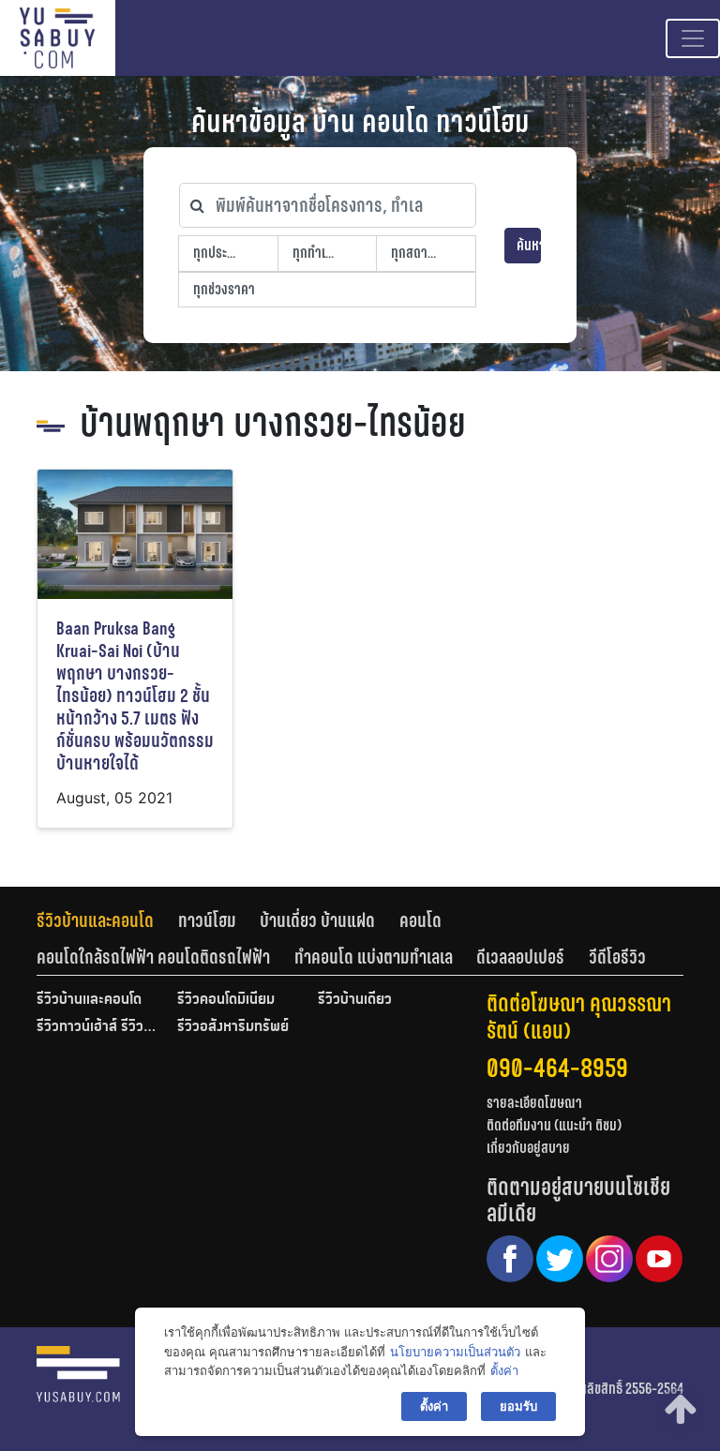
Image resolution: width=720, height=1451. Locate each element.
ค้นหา (529, 245)
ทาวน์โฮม (207, 920)
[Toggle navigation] (693, 38)
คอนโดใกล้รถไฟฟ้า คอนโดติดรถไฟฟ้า (153, 957)
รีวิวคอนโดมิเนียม (226, 1000)
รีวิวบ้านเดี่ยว (355, 1000)
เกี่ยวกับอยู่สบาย (528, 1148)
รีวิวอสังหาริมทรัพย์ (233, 1027)
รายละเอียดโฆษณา (534, 1103)
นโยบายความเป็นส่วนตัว (455, 1351)
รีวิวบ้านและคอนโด (95, 920)
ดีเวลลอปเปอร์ (520, 957)
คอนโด (420, 920)
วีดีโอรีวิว (617, 957)
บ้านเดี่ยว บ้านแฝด (317, 920)
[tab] (107, 920)
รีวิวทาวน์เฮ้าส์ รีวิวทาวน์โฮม (97, 1027)
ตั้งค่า (504, 1370)
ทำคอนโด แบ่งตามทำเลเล (373, 957)
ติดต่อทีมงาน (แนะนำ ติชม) (554, 1125)
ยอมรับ (518, 1406)
